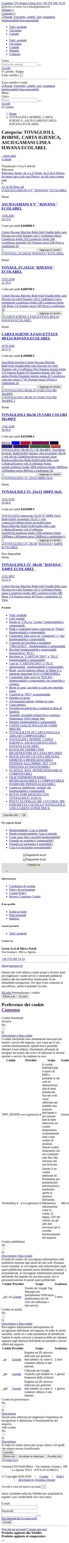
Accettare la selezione (31, 1456)
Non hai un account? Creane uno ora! (24, 1529)
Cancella (8, 1452)
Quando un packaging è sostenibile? (31, 844)
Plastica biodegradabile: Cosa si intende (33, 833)
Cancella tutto (10, 815)
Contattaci (8, 3)
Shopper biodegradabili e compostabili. (32, 722)
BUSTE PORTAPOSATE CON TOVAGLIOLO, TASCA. (29, 796)
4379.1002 (8, 345)
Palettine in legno (19, 697)
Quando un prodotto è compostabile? (31, 840)
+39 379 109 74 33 (53, 3)
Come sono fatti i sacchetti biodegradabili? (34, 837)
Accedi (7, 1522)
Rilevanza (8, 173)
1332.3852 (8, 576)
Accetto (23, 996)
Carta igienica (17, 704)
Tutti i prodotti (17, 40)
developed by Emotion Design (36, 1480)
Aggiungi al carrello (49, 249)
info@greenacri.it (12, 965)
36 (11, 186)
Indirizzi (14, 918)
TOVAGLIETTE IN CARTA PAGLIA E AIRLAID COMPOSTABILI (34, 734)
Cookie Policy (17, 893)
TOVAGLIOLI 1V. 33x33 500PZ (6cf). (32, 492)
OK (24, 815)
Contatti (14, 47)
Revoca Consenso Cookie (25, 896)
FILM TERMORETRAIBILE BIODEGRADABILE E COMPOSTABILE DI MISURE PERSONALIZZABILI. (36, 781)
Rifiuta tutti (9, 996)
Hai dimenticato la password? (19, 1518)
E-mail (6, 1503)
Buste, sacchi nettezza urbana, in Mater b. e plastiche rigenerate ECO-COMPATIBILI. (35, 672)
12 (3, 186)
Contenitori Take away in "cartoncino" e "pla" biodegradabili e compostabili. (37, 637)
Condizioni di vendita (22, 886)
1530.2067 (8, 215)
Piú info (6, 992)
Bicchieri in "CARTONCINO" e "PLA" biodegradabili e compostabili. (34, 658)
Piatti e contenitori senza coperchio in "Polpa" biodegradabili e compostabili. (37, 630)
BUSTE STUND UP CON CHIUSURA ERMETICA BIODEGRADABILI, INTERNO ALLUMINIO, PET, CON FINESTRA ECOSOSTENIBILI (34, 761)
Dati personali (17, 915)
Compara (14, 54)
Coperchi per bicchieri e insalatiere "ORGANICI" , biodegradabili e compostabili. (37, 644)
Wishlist (14, 50)
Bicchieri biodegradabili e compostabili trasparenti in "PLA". (32, 651)
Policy (60, 1476)
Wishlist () (8, 10)
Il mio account (17, 911)
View (5, 600)
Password (7, 1511)
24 (7, 186)
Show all (18, 186)
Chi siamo (15, 43)
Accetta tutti (54, 1456)
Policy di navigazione (22, 889)
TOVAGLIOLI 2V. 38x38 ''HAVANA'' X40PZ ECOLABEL (32, 567)
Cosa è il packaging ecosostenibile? (30, 847)
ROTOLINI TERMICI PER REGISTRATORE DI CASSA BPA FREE (35, 751)
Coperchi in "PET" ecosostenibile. (30, 694)
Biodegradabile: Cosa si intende (28, 830)
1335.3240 (8, 279)
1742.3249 (8, 426)
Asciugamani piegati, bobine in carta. (31, 701)
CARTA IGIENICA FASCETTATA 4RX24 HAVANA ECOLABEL (30, 336)
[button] (17, 1035)
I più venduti (17, 618)
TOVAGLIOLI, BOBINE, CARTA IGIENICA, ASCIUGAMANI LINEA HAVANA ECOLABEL (33, 743)
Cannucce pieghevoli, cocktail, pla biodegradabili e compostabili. (30, 789)
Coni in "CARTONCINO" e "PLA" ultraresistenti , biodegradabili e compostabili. (36, 665)
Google (16, 1296)
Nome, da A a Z (24, 173)
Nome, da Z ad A (45, 173)
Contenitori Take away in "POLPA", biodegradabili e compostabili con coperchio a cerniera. (37, 681)
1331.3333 (8, 499)
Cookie (43, 1476)
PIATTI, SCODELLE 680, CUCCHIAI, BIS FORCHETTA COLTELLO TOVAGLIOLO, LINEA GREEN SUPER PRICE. (37, 805)
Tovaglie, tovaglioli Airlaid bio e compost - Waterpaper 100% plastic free (35, 716)
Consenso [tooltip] (11, 1009)
